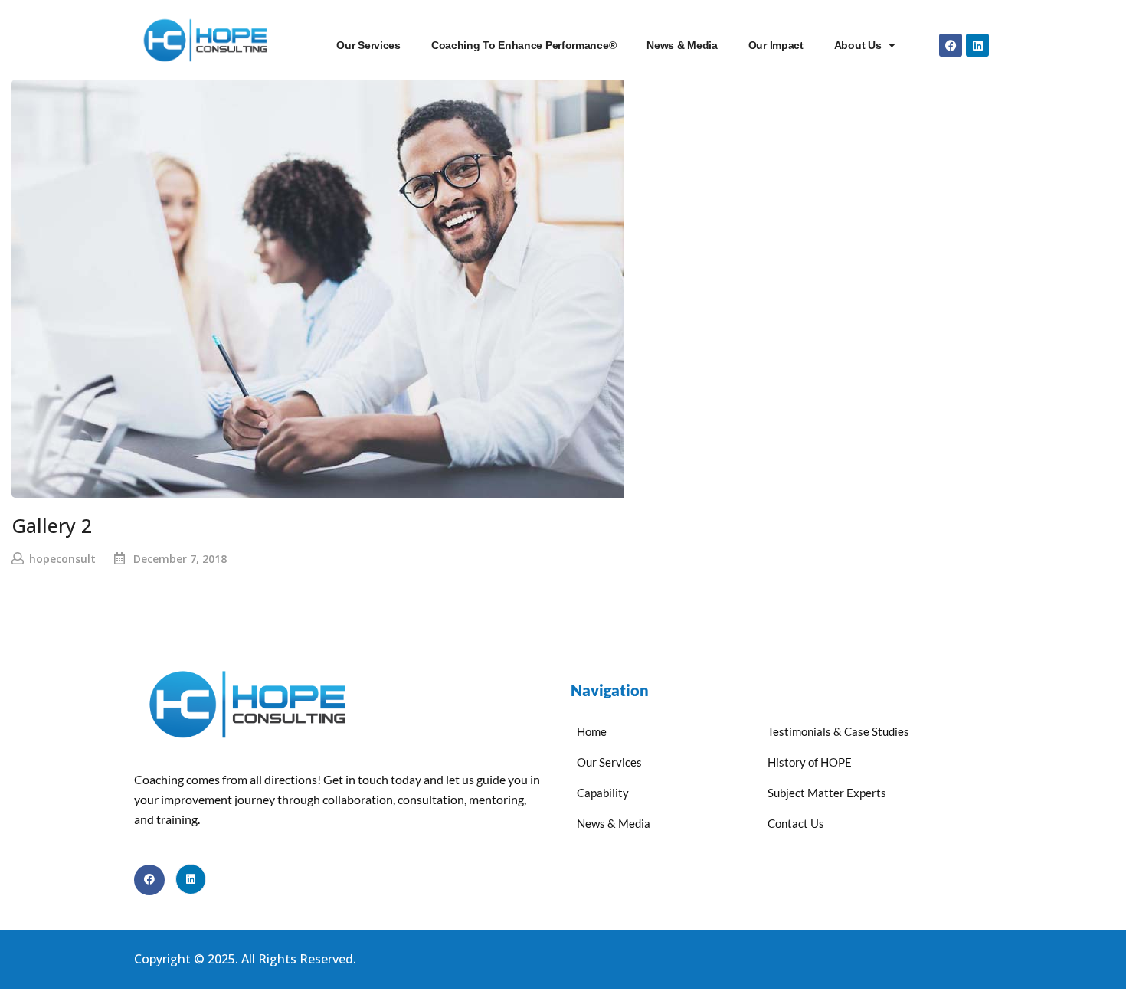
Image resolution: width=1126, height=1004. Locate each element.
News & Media (681, 45)
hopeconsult (62, 558)
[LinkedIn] (190, 879)
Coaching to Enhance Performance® (523, 45)
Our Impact (776, 45)
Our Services (368, 45)
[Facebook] (950, 45)
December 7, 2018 (180, 558)
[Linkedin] (977, 45)
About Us (858, 45)
